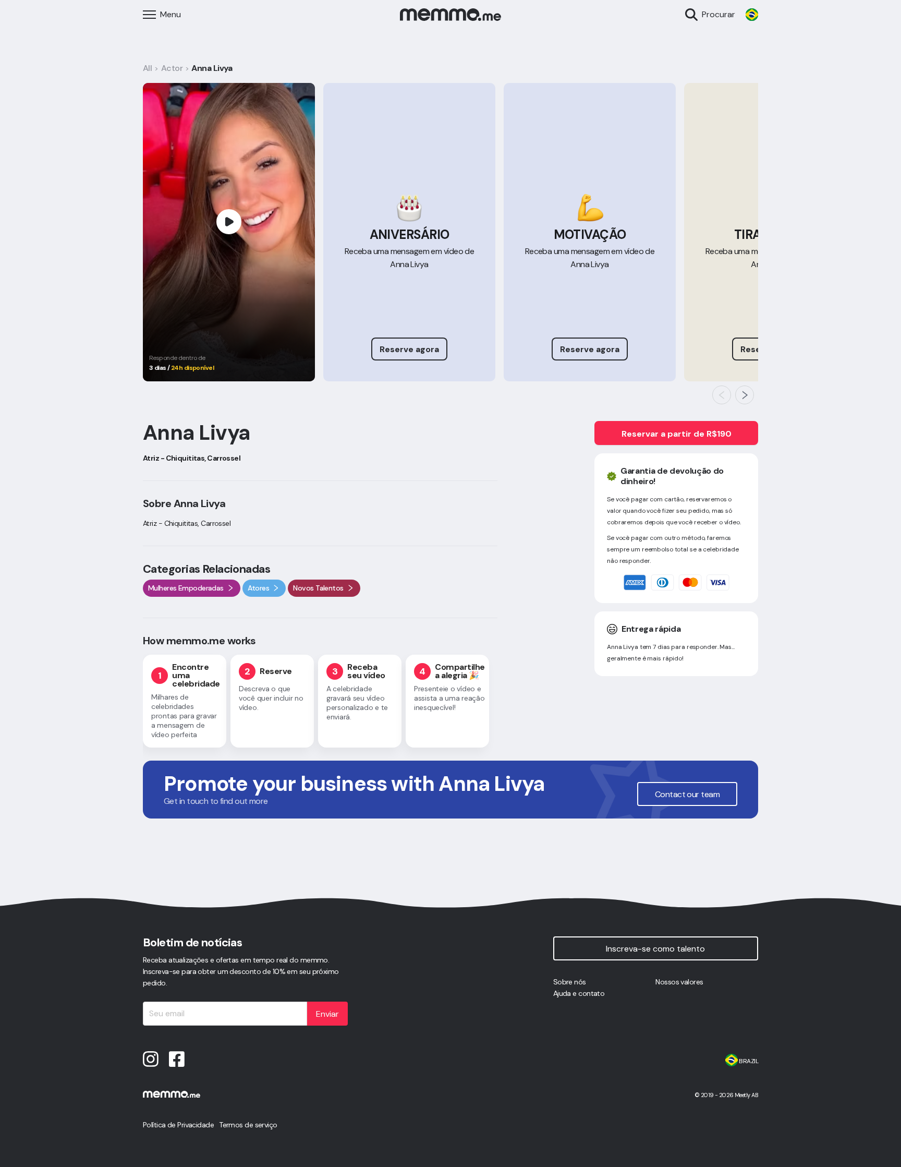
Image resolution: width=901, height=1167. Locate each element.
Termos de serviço (248, 1124)
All (147, 68)
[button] (721, 395)
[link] (752, 14)
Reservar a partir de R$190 (677, 433)
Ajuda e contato (579, 993)
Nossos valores (679, 981)
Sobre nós (569, 981)
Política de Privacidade (178, 1124)
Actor (171, 68)
